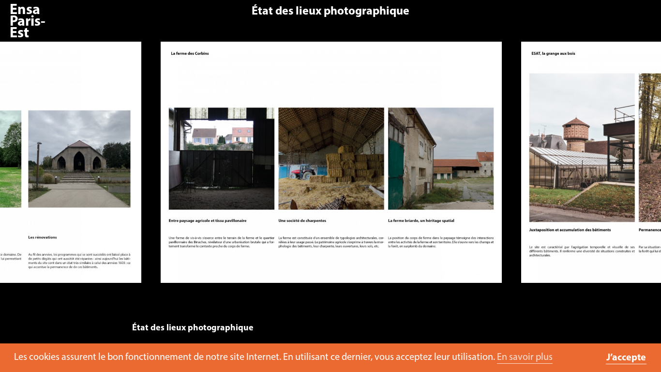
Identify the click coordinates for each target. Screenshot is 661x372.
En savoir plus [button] (525, 357)
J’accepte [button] (626, 358)
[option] (331, 167)
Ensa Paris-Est (27, 22)
